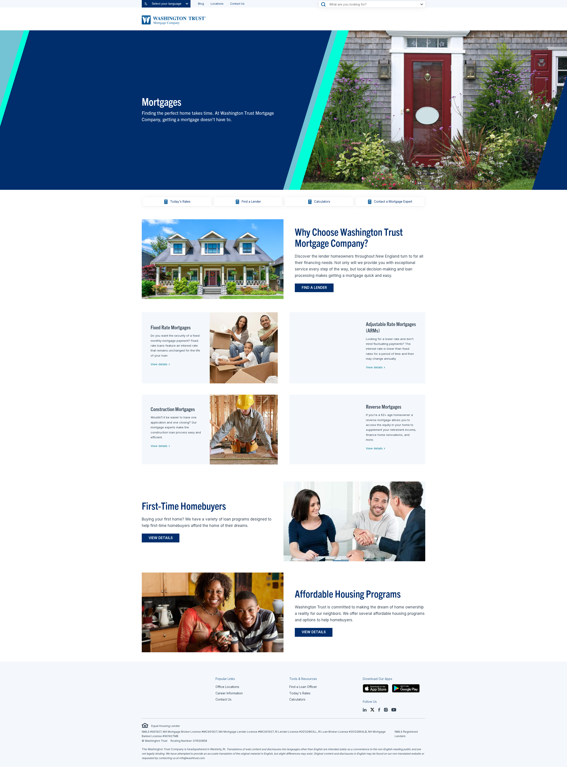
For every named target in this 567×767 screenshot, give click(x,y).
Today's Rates (180, 201)
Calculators (322, 201)
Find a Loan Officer (303, 687)
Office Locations (227, 687)
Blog (201, 3)
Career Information (229, 693)
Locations (217, 3)
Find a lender (314, 287)
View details (158, 364)
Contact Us (237, 3)
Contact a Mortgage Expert (393, 201)
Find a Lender (251, 201)
